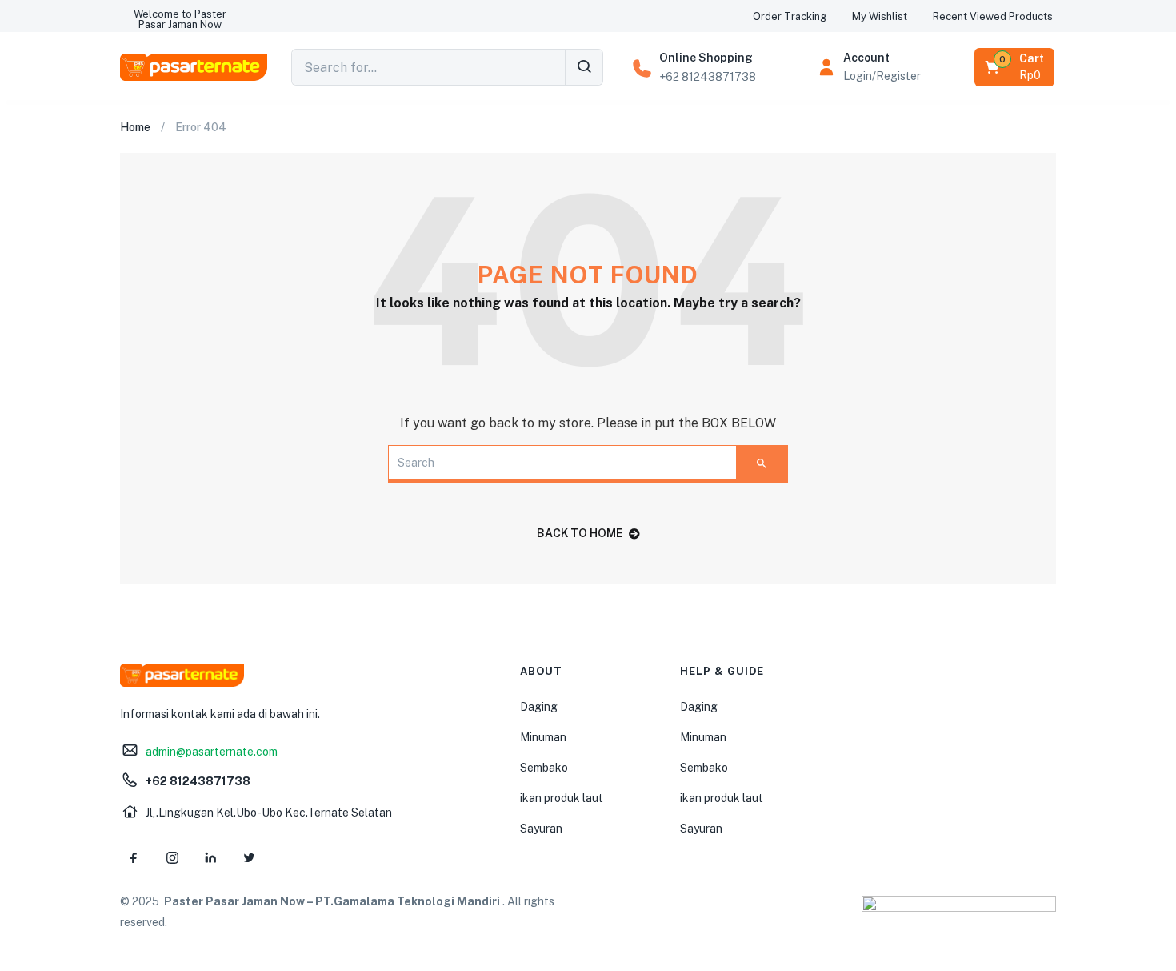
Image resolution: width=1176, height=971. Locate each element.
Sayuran (541, 828)
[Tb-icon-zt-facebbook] (133, 858)
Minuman (543, 737)
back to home (579, 533)
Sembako (544, 767)
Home (135, 127)
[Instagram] (172, 858)
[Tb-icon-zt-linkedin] (210, 858)
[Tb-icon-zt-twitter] (248, 858)
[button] (180, 19)
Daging (539, 706)
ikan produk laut (561, 798)
